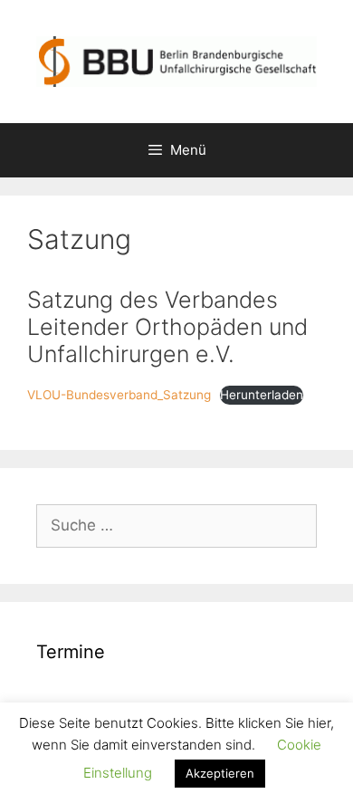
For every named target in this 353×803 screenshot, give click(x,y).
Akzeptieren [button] (220, 773)
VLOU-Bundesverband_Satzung (119, 394)
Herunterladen (261, 394)
